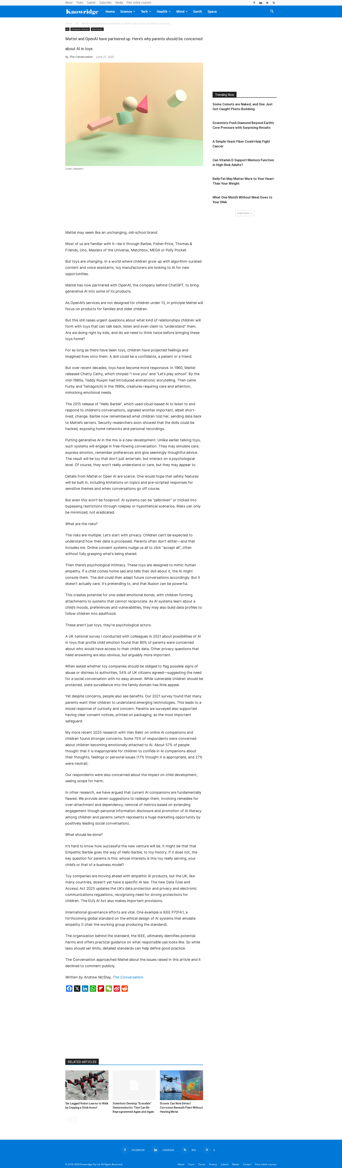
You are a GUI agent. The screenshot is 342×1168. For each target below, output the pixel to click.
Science (126, 11)
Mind (180, 11)
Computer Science (80, 29)
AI (77, 23)
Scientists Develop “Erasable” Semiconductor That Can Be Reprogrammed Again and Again (133, 1107)
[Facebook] (254, 3)
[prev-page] (67, 1119)
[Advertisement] (134, 200)
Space (212, 11)
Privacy (213, 1164)
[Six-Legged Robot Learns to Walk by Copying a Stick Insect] (86, 1085)
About (69, 2)
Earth (197, 11)
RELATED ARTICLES (82, 1062)
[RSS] (267, 3)
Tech (144, 11)
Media (119, 2)
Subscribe (105, 2)
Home (110, 11)
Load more (243, 213)
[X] (274, 3)
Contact (247, 1164)
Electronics (97, 29)
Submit (91, 2)
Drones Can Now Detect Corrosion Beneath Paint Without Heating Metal (181, 1107)
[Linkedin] (261, 3)
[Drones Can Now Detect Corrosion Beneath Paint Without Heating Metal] (181, 1085)
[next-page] (74, 1119)
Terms (201, 1164)
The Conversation (81, 57)
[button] (272, 12)
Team (79, 2)
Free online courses (139, 2)
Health (162, 11)
